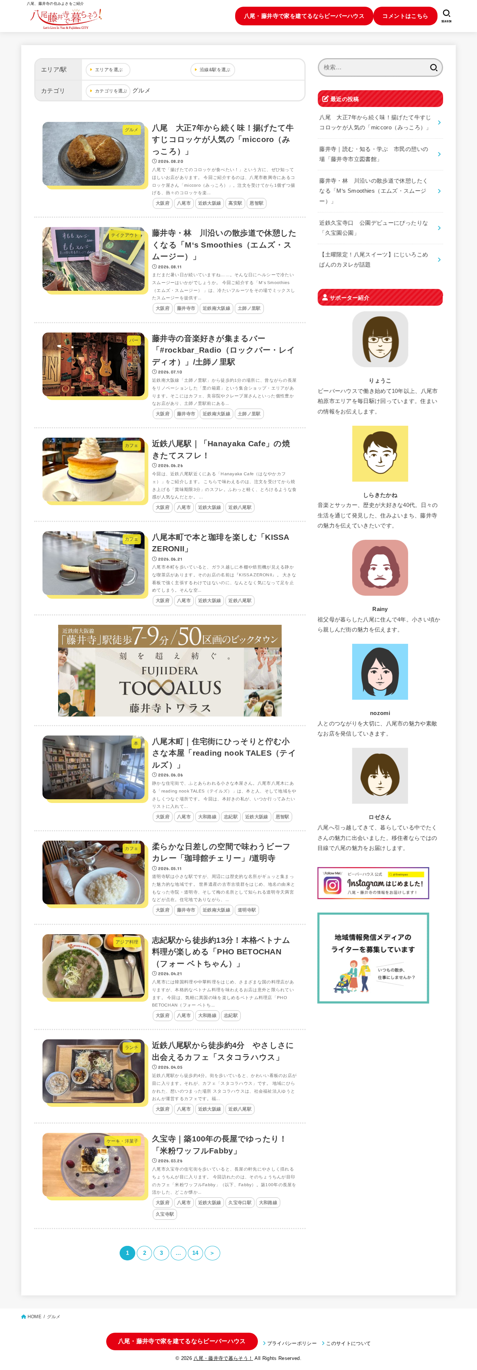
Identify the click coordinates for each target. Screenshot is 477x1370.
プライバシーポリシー (292, 1343)
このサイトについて (348, 1343)
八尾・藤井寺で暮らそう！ (223, 1358)
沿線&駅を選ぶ (215, 69)
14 (195, 1253)
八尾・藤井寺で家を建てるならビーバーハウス (304, 16)
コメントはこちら (405, 16)
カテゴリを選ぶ (111, 91)
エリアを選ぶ (109, 69)
